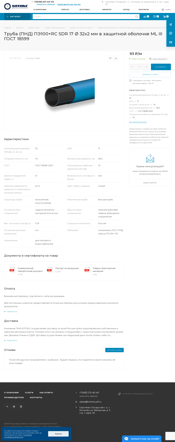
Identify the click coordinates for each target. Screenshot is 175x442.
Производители (14, 397)
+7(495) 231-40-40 (44, 1)
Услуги (29, 392)
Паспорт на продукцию (67, 268)
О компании (11, 392)
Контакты (36, 397)
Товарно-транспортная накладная (104, 269)
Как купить (46, 392)
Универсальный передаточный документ (30, 269)
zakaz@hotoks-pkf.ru (69, 4)
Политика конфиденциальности (138, 394)
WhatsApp (14, 406)
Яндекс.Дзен (21, 406)
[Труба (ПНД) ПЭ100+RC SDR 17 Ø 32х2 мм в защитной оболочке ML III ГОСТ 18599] (64, 94)
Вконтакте (7, 406)
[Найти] (136, 16)
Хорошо (58, 434)
